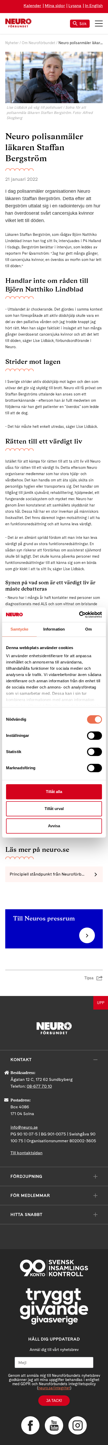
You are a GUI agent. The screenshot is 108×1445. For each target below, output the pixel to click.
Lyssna (74, 5)
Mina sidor (55, 5)
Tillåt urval (54, 808)
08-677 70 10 (39, 1086)
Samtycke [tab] (19, 629)
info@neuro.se (24, 1127)
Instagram (77, 1425)
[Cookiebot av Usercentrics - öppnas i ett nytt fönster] (79, 614)
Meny (99, 23)
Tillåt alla (54, 791)
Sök (83, 23)
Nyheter (12, 43)
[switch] (94, 735)
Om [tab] (88, 629)
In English (94, 5)
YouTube (54, 1425)
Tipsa (89, 978)
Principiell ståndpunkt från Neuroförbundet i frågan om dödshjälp (56, 874)
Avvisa (54, 826)
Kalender (32, 5)
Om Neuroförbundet (38, 43)
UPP (100, 1003)
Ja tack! (54, 1401)
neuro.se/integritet (54, 1388)
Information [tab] (54, 629)
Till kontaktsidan (26, 1152)
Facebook (30, 1425)
